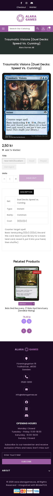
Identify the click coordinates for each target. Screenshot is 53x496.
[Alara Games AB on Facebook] (21, 3)
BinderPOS (41, 485)
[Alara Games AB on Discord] (32, 3)
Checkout (21, 7)
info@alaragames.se (26, 394)
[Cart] (49, 28)
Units (4, 173)
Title (4, 155)
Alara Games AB (26, 47)
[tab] (26, 192)
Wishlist (33, 7)
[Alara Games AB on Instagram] (26, 3)
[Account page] (43, 28)
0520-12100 (26, 382)
